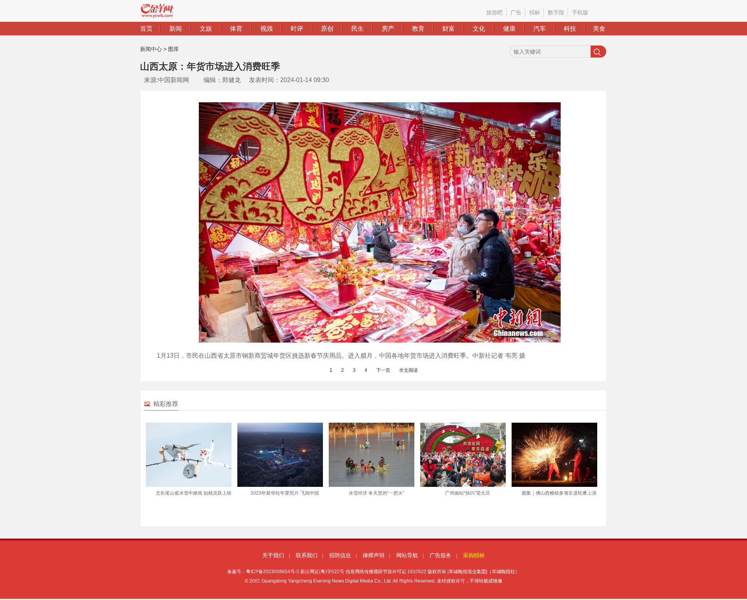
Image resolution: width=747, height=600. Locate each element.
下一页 (383, 370)
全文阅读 (408, 370)
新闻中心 (151, 49)
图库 (173, 49)
